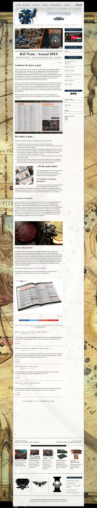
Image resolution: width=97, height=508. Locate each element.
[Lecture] (66, 41)
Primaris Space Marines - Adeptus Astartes (28, 382)
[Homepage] (81, 4)
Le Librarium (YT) (72, 489)
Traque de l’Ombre (69, 70)
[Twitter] (76, 4)
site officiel (35, 267)
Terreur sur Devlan (70, 66)
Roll (66, 118)
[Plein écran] (80, 41)
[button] (81, 51)
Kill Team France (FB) (73, 479)
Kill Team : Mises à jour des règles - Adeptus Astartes (31, 331)
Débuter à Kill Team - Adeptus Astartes (27, 365)
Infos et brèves (39, 57)
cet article (41, 154)
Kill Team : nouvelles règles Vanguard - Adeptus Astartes (32, 347)
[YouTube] (79, 4)
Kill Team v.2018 (47, 57)
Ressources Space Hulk (73, 491)
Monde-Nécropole (61, 459)
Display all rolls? (69, 116)
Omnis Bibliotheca (71, 482)
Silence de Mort (69, 84)
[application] (73, 37)
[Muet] (78, 41)
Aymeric (59, 57)
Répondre (17, 342)
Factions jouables (69, 80)
